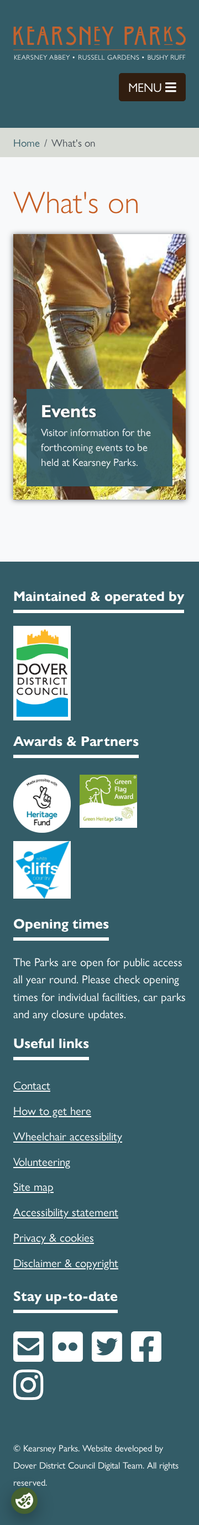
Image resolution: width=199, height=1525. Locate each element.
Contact (31, 1084)
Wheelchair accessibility (67, 1135)
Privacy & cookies (53, 1236)
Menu (157, 86)
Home (26, 142)
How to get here (52, 1110)
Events (69, 411)
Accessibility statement (65, 1211)
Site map (33, 1186)
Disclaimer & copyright (65, 1262)
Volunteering (41, 1161)
